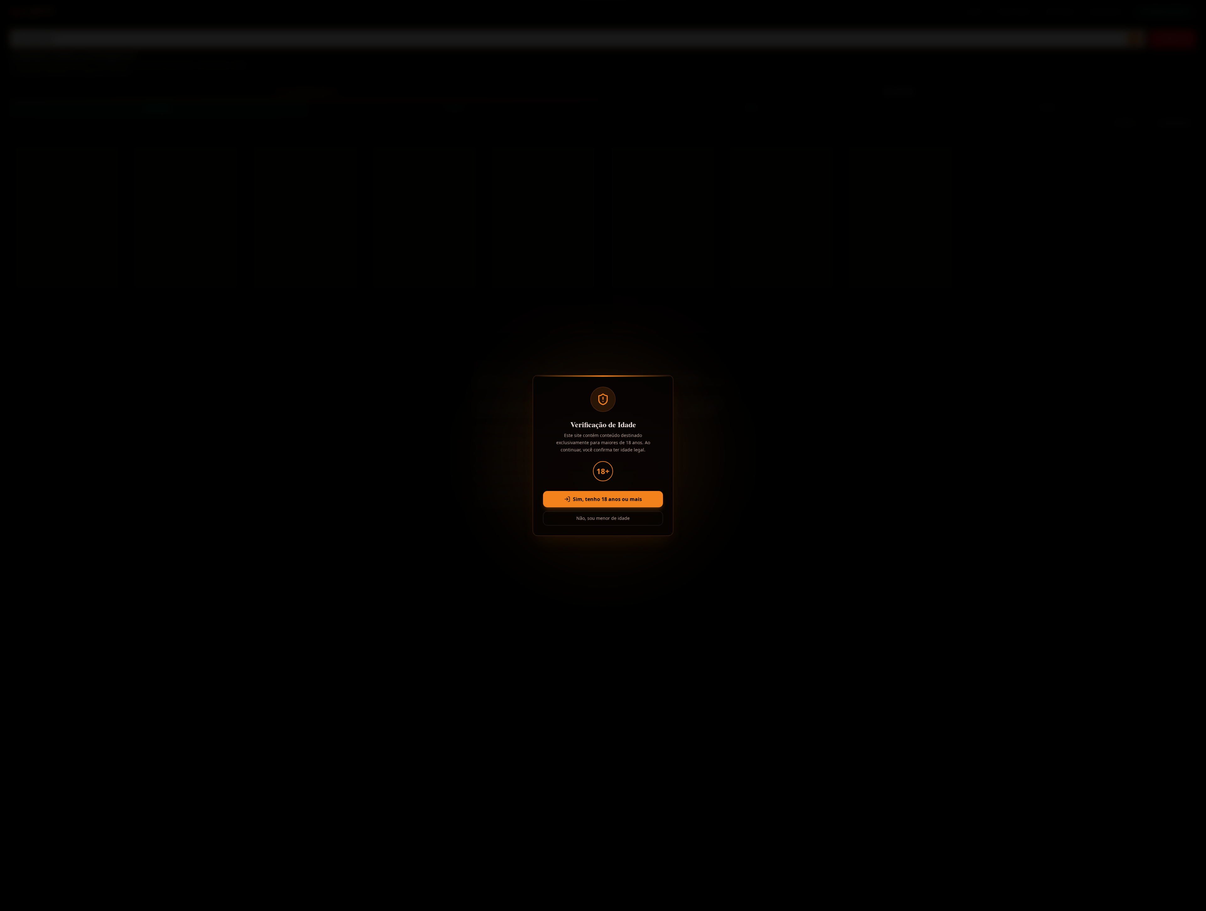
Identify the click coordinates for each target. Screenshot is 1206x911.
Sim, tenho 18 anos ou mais (607, 499)
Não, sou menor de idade (603, 518)
